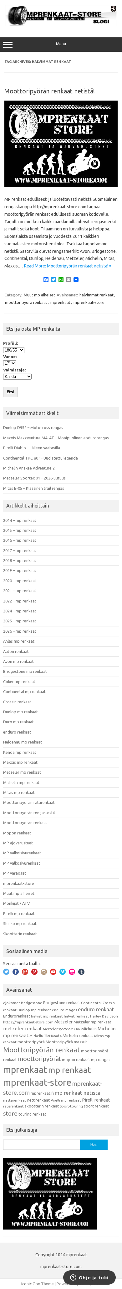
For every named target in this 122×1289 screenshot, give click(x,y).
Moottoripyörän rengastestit (29, 812)
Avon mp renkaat (18, 661)
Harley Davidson (104, 1016)
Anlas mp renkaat (18, 641)
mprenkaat (60, 302)
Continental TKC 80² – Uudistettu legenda (40, 458)
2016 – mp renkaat (19, 540)
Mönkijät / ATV (16, 903)
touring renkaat (32, 1114)
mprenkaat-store (89, 302)
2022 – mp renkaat (19, 601)
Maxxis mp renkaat (20, 762)
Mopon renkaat (17, 833)
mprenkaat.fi (42, 1093)
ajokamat (11, 1003)
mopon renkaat (76, 1059)
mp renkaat (69, 1069)
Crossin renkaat (17, 702)
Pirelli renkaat (96, 1099)
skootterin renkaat (42, 1106)
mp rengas (100, 1059)
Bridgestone (31, 1003)
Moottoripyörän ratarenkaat (29, 802)
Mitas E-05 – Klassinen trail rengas (33, 488)
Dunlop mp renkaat (20, 712)
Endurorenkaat (16, 1016)
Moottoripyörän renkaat (25, 822)
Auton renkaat (16, 651)
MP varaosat (14, 873)
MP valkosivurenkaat (21, 863)
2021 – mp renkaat (19, 590)
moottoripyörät (39, 1058)
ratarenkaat (13, 1106)
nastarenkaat (14, 1100)
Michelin (89, 1028)
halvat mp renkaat (47, 1016)
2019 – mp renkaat (19, 570)
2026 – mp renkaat (19, 631)
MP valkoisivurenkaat (22, 853)
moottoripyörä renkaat (26, 302)
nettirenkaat (38, 1100)
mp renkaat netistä (77, 1093)
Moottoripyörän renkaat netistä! (49, 91)
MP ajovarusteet (18, 843)
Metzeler (63, 1021)
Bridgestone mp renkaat (25, 671)
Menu (61, 43)
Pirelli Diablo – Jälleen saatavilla (31, 448)
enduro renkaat (17, 732)
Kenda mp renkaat (19, 752)
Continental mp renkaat (24, 691)
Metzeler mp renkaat (22, 772)
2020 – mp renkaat (19, 580)
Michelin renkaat (78, 1035)
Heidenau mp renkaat (22, 742)
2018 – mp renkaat (19, 560)
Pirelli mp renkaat (19, 913)
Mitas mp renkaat (19, 792)
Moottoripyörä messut (66, 1042)
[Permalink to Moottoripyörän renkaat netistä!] (61, 185)
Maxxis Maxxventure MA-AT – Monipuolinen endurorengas (56, 438)
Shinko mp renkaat (20, 923)
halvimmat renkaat (96, 295)
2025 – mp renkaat (19, 621)
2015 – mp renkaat (19, 530)
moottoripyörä (31, 1042)
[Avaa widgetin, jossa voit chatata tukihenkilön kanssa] (89, 1278)
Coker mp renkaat (19, 681)
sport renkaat (96, 1106)
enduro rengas (64, 1010)
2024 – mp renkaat (19, 611)
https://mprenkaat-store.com (28, 1022)
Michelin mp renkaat (21, 782)
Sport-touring (71, 1106)
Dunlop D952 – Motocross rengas (33, 427)
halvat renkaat (76, 1016)
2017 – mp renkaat (19, 550)
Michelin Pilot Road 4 (45, 1036)
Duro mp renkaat (18, 722)
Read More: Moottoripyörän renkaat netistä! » (67, 265)
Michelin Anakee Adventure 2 (29, 468)
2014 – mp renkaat (19, 520)
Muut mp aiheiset (39, 295)
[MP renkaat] (61, 24)
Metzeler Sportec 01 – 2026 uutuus (34, 478)
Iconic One (30, 1284)
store (10, 1113)
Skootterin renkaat (20, 934)
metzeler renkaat (22, 1028)
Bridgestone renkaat (61, 1002)
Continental (91, 1003)
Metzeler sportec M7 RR (61, 1029)
